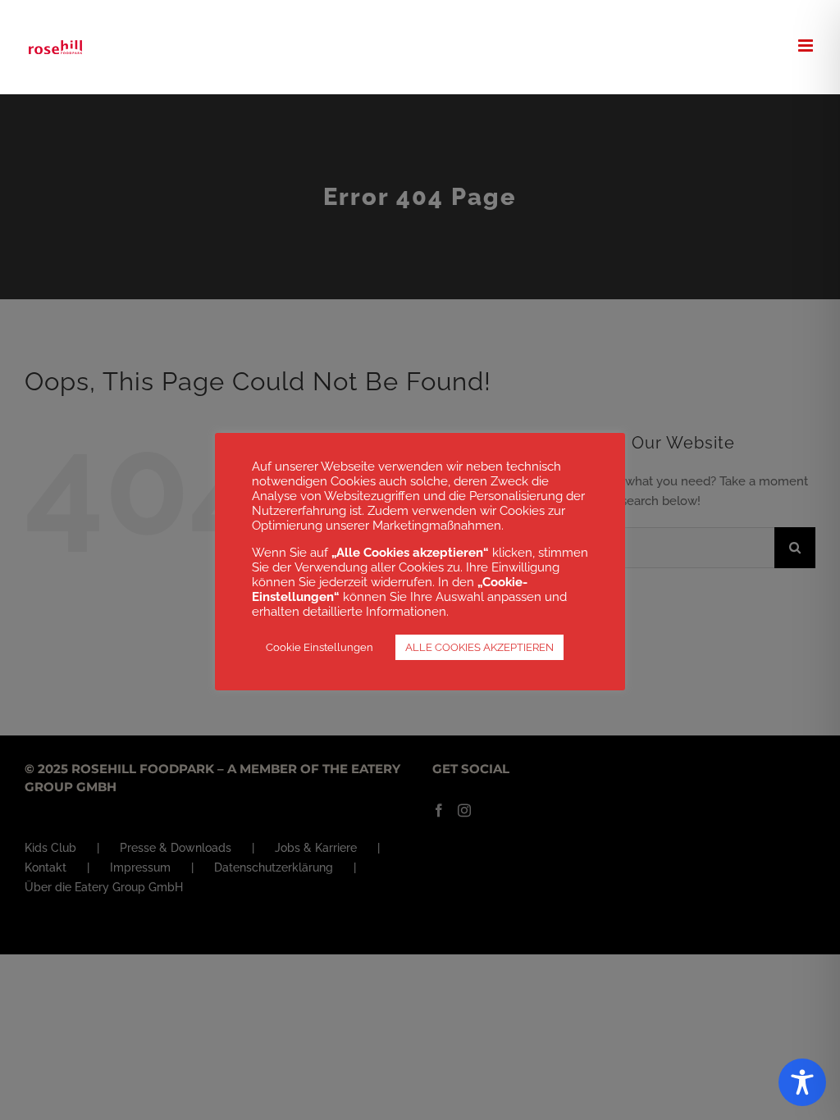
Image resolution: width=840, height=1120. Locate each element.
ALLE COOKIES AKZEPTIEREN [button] (479, 647)
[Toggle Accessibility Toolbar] (802, 1082)
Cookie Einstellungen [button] (319, 647)
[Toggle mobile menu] (806, 45)
